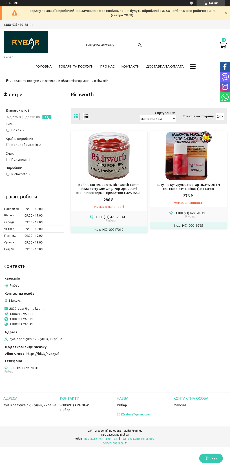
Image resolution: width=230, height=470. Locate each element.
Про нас (107, 66)
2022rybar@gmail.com (26, 308)
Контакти (130, 66)
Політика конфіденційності (138, 438)
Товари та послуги (75, 66)
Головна (43, 66)
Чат (214, 458)
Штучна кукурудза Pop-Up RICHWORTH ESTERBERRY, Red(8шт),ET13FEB (188, 187)
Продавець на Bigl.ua (115, 434)
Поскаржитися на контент (101, 438)
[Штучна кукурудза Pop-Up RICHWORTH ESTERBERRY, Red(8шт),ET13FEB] (188, 155)
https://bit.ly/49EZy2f (42, 354)
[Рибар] (25, 41)
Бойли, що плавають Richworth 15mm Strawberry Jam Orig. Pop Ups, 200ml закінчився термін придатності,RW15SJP (109, 189)
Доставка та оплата (165, 66)
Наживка (48, 81)
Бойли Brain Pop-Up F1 (74, 81)
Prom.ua (137, 430)
